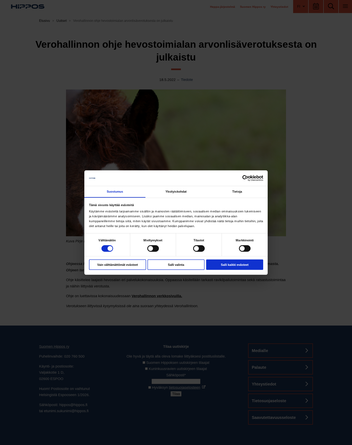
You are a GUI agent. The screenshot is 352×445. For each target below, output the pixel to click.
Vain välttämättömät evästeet (117, 264)
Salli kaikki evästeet (235, 264)
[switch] (153, 248)
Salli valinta (176, 264)
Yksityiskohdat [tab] (176, 191)
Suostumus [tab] (115, 191)
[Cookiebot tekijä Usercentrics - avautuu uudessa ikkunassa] (245, 178)
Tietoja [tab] (237, 191)
